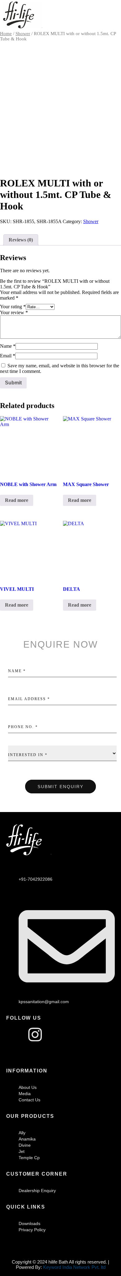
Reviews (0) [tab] (21, 239)
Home (6, 33)
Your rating (13, 306)
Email (7, 355)
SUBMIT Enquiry (60, 786)
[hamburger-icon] (111, 16)
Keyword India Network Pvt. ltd (74, 1267)
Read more (16, 500)
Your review (14, 312)
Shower (23, 33)
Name (8, 346)
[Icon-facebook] (14, 1034)
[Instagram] (35, 1034)
